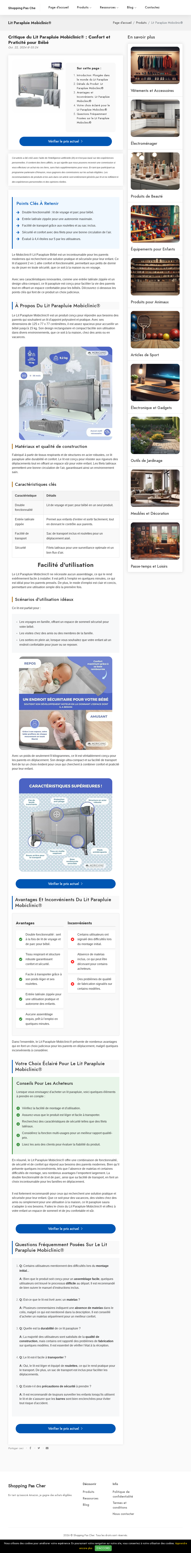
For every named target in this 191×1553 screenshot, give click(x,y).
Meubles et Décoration (150, 513)
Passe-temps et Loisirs (149, 566)
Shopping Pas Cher (27, 1486)
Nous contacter (123, 1514)
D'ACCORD (103, 1548)
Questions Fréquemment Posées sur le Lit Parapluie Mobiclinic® (93, 118)
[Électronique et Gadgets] (155, 382)
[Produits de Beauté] (155, 171)
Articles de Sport (145, 354)
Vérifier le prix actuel (64, 141)
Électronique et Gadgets (151, 407)
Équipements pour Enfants (153, 249)
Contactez (152, 7)
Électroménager (144, 143)
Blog (130, 7)
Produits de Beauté (147, 196)
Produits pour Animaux (150, 302)
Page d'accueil (58, 7)
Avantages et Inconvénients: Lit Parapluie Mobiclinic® (93, 96)
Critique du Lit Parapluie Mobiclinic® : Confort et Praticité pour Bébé (59, 39)
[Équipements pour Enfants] (155, 224)
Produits (83, 7)
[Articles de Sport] (155, 329)
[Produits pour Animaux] (155, 276)
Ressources (108, 7)
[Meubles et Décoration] (155, 488)
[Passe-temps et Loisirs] (155, 541)
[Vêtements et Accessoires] (155, 65)
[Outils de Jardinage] (155, 435)
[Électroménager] (155, 118)
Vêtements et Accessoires (152, 90)
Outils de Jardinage (146, 460)
